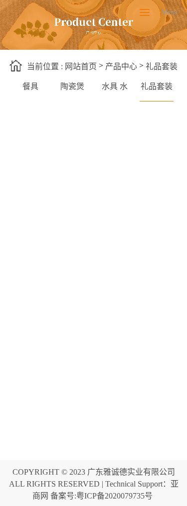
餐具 (30, 86)
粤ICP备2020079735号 (114, 496)
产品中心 (121, 66)
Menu (144, 12)
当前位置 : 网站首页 (62, 66)
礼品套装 (162, 66)
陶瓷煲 (72, 86)
